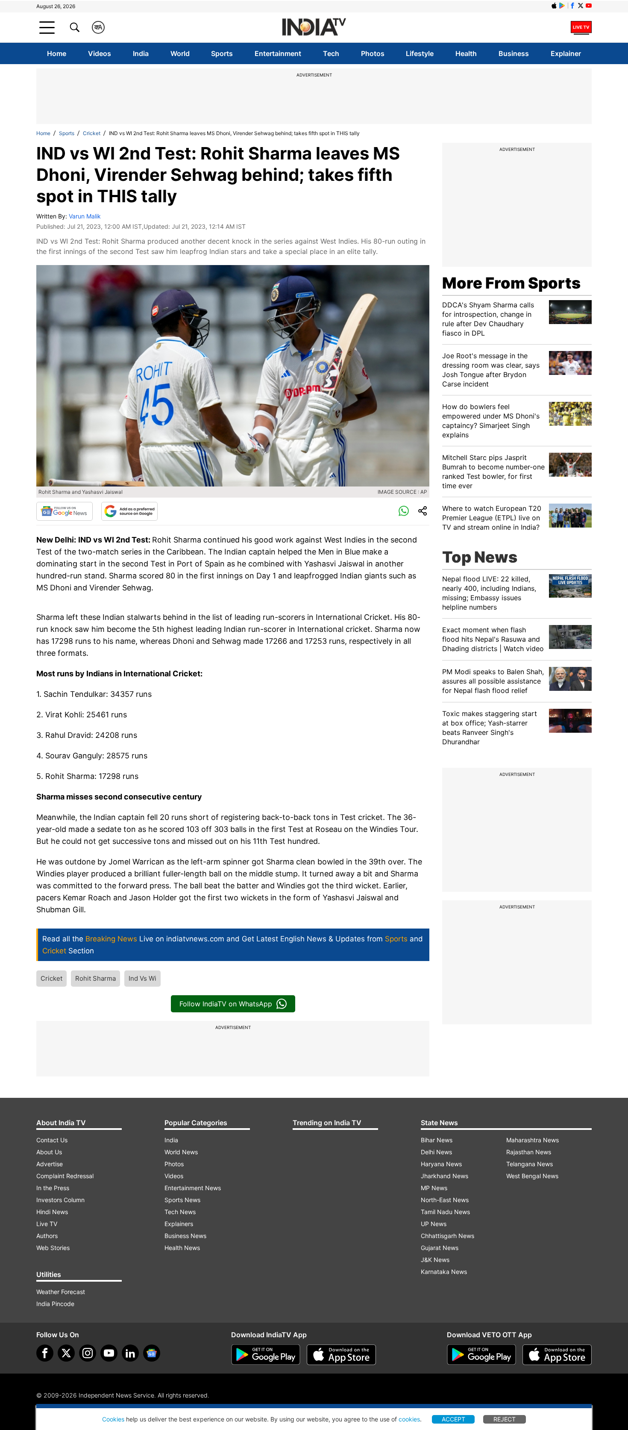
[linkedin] (130, 1353)
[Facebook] (44, 1353)
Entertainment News (192, 1187)
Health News (182, 1247)
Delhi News (436, 1152)
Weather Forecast (60, 1291)
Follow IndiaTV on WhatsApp (225, 1004)
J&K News (435, 1259)
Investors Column (60, 1199)
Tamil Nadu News (445, 1211)
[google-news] (151, 1353)
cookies (409, 1419)
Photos (372, 53)
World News (181, 1152)
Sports (222, 53)
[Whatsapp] (404, 511)
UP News (433, 1223)
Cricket (91, 133)
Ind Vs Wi (142, 978)
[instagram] (87, 1353)
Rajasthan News (528, 1152)
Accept (453, 1419)
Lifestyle (420, 53)
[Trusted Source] (129, 511)
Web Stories (53, 1247)
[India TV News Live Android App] (265, 1354)
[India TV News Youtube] (589, 6)
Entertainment (278, 53)
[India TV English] (314, 27)
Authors (47, 1235)
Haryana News (441, 1164)
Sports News (182, 1199)
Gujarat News (439, 1247)
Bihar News (436, 1140)
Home (56, 53)
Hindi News (52, 1211)
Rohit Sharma (95, 978)
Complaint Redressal (65, 1175)
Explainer (566, 53)
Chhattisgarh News (447, 1235)
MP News (434, 1187)
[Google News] (64, 511)
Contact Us (51, 1140)
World (180, 53)
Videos (99, 53)
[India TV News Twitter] (581, 6)
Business (514, 53)
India (141, 53)
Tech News (180, 1211)
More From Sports (511, 283)
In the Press (52, 1187)
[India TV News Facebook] (572, 6)
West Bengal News (532, 1175)
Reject (504, 1419)
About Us (49, 1152)
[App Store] (341, 1354)
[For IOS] (557, 1354)
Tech (331, 53)
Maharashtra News (532, 1140)
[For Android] (481, 1354)
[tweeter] (66, 1353)
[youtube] (108, 1353)
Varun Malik (85, 216)
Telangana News (529, 1164)
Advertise (49, 1164)
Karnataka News (444, 1271)
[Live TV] (581, 27)
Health (466, 53)
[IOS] (554, 6)
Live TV (46, 1223)
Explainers (178, 1223)
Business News (185, 1235)
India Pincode (55, 1303)
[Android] (562, 6)
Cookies (113, 1419)
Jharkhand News (444, 1175)
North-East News (445, 1199)
